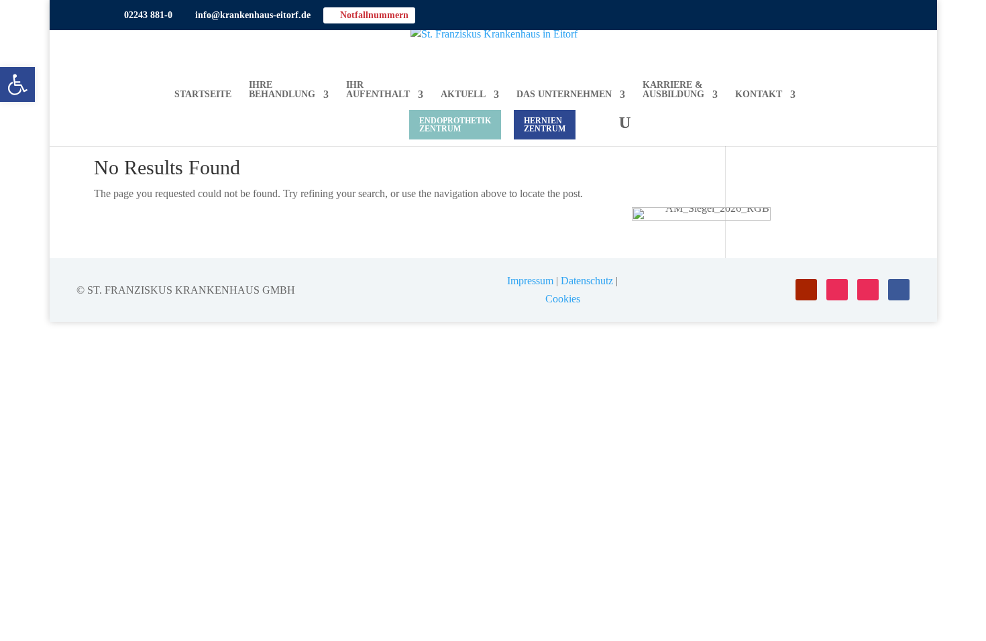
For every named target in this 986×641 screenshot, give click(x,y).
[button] (17, 84)
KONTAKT (758, 94)
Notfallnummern (369, 15)
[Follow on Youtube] (806, 289)
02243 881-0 (143, 15)
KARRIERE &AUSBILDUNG (673, 89)
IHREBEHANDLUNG (282, 89)
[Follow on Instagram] (837, 289)
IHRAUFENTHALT (378, 89)
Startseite (202, 94)
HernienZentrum (544, 124)
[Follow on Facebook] (899, 289)
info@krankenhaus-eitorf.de (248, 15)
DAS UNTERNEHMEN (564, 94)
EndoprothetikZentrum (455, 124)
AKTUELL (463, 94)
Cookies (562, 298)
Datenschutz (587, 280)
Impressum (530, 280)
